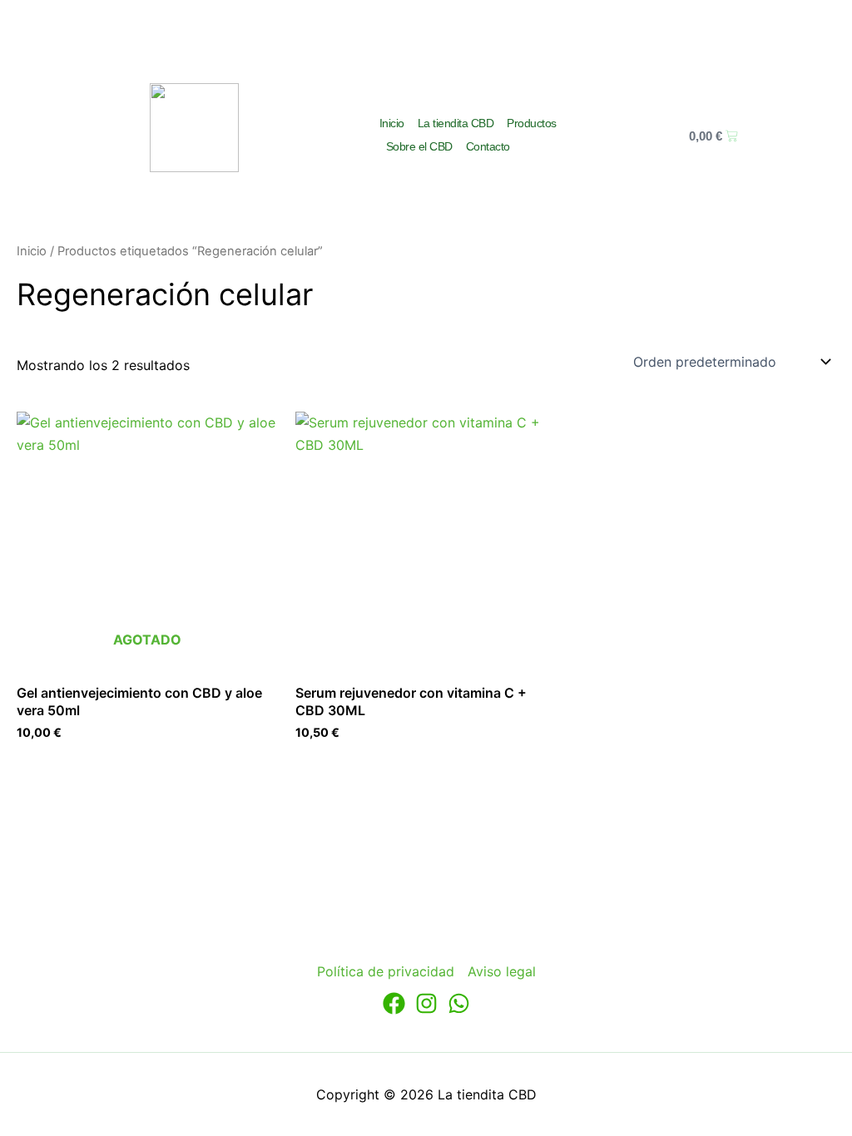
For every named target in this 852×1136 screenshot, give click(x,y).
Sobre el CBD (419, 146)
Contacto (488, 146)
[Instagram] (426, 1003)
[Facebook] (394, 1003)
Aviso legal (502, 971)
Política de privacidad (385, 971)
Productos (532, 123)
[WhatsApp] (459, 1003)
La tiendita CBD (456, 123)
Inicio (391, 123)
